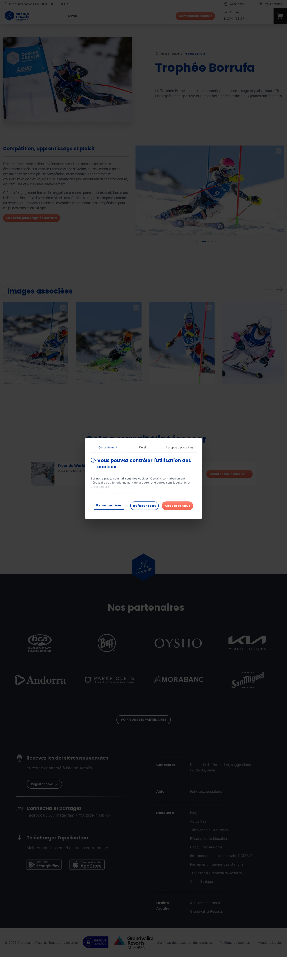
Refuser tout (144, 505)
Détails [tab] (143, 447)
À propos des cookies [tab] (179, 447)
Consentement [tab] (107, 447)
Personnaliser (109, 505)
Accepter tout (177, 505)
